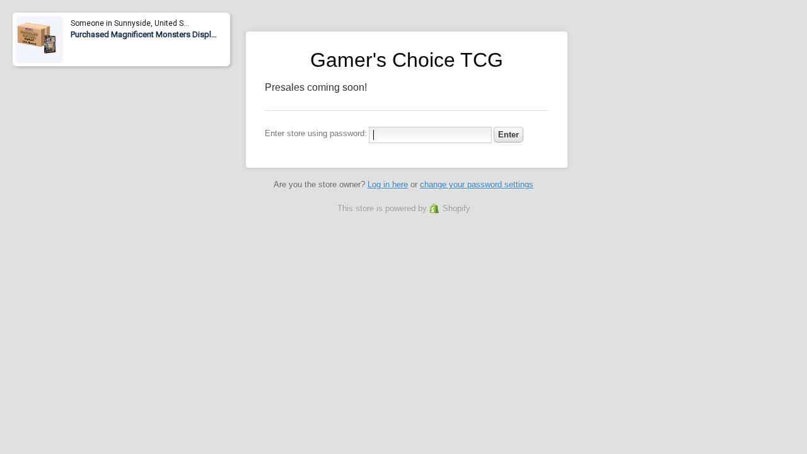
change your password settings (476, 184)
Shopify (456, 208)
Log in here (388, 184)
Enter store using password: (316, 133)
